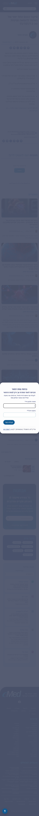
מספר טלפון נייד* (30, 401)
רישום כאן (6, 429)
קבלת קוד (9, 422)
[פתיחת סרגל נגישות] (5, 811)
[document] (19, 408)
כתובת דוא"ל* (31, 411)
